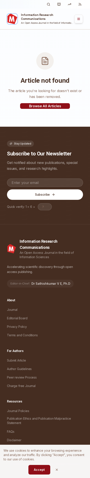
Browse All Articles (45, 106)
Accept (39, 469)
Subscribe (42, 194)
